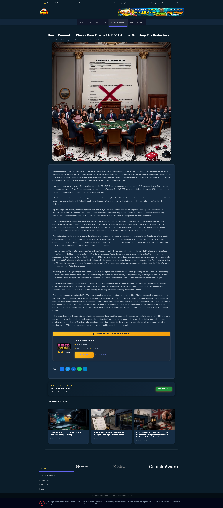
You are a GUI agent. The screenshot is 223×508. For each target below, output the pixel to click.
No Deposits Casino (125, 495)
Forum (41, 489)
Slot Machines (136, 23)
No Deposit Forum (98, 23)
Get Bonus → (163, 389)
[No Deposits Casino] (44, 15)
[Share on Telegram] (85, 369)
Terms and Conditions (47, 476)
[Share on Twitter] (67, 369)
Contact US (43, 485)
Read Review (100, 355)
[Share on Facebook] (62, 369)
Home (82, 23)
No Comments (101, 40)
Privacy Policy (44, 480)
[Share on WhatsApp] (79, 369)
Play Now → (84, 354)
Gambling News (118, 23)
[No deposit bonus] (151, 15)
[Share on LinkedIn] (73, 369)
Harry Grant (69, 40)
